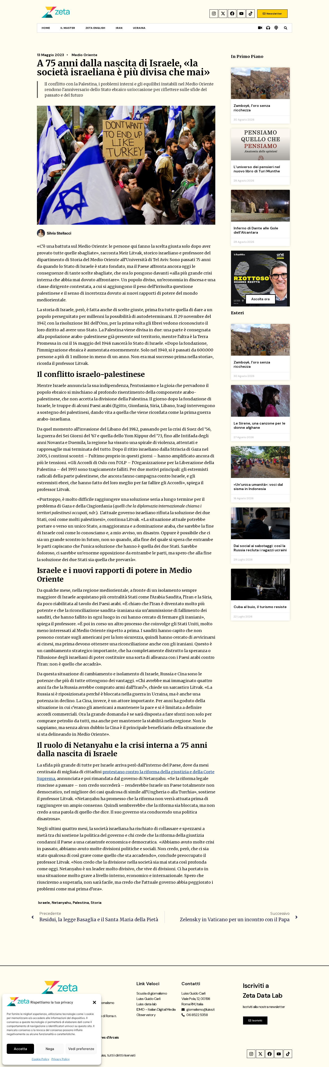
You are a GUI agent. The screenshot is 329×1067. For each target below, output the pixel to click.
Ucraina (139, 28)
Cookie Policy (40, 1059)
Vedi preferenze (81, 1049)
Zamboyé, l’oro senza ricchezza (252, 107)
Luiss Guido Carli (148, 998)
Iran (119, 28)
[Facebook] (232, 13)
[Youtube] (241, 13)
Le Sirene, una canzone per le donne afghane (259, 425)
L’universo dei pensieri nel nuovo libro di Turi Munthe (257, 169)
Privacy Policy (60, 1059)
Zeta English (95, 28)
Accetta (20, 1049)
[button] (94, 1002)
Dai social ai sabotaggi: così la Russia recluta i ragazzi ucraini (260, 547)
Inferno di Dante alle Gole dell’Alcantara (256, 230)
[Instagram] (213, 13)
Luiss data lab (147, 1004)
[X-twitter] (223, 13)
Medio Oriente (84, 55)
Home (46, 28)
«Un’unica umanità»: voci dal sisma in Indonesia (258, 486)
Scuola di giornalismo (152, 993)
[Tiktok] (250, 13)
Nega (50, 1049)
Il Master (67, 28)
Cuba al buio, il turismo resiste (260, 606)
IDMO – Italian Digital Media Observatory (156, 1012)
